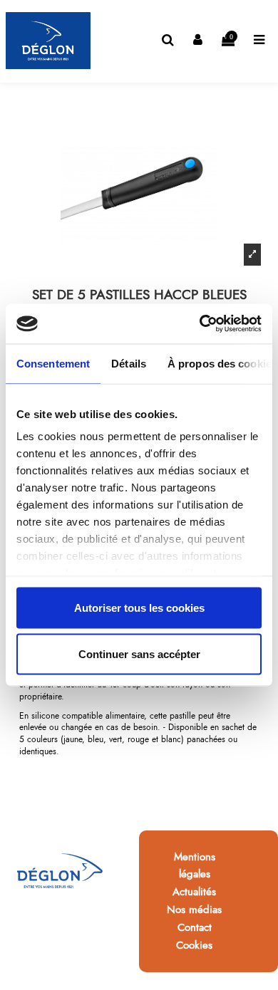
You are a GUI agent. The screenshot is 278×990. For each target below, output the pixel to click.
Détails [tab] (128, 363)
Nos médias (194, 909)
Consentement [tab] (53, 363)
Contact (194, 927)
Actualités (194, 892)
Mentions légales (194, 865)
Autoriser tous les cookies (139, 607)
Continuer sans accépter (139, 654)
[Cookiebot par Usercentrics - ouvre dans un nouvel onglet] (200, 324)
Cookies (194, 945)
